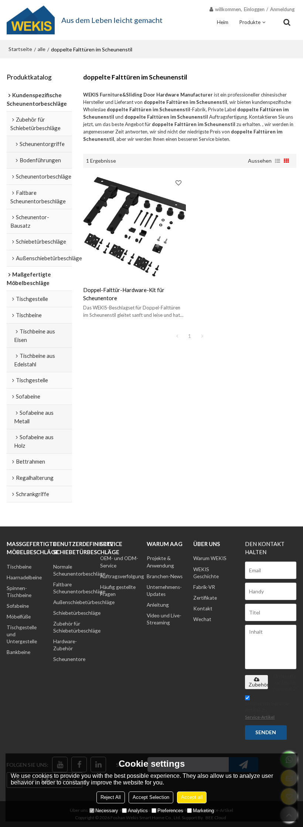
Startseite (20, 49)
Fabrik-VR (204, 587)
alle (41, 49)
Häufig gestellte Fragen (118, 590)
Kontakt (202, 608)
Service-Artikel (260, 717)
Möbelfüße (19, 617)
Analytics (138, 810)
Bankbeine (18, 652)
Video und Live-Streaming (164, 619)
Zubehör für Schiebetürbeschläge (77, 627)
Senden (265, 732)
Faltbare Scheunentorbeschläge (79, 588)
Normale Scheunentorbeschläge (79, 570)
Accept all (191, 797)
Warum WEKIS (210, 558)
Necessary (106, 810)
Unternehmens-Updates (164, 590)
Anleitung (158, 605)
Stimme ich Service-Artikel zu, (267, 710)
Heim (222, 22)
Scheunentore (69, 659)
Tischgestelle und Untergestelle (22, 634)
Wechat (202, 619)
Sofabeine (18, 606)
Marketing (203, 810)
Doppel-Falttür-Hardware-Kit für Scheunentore (123, 294)
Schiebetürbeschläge (77, 613)
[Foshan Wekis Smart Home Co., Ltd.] (31, 20)
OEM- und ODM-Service (119, 561)
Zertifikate (205, 598)
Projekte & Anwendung (160, 561)
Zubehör (258, 685)
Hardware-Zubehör (65, 644)
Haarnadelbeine (24, 577)
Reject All (111, 797)
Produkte (250, 22)
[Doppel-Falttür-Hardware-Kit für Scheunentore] (134, 226)
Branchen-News (165, 576)
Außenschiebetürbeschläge (84, 602)
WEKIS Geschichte (206, 572)
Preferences (170, 810)
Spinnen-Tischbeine (19, 591)
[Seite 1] (177, 336)
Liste (277, 161)
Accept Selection (151, 797)
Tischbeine (19, 567)
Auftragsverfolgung (122, 576)
